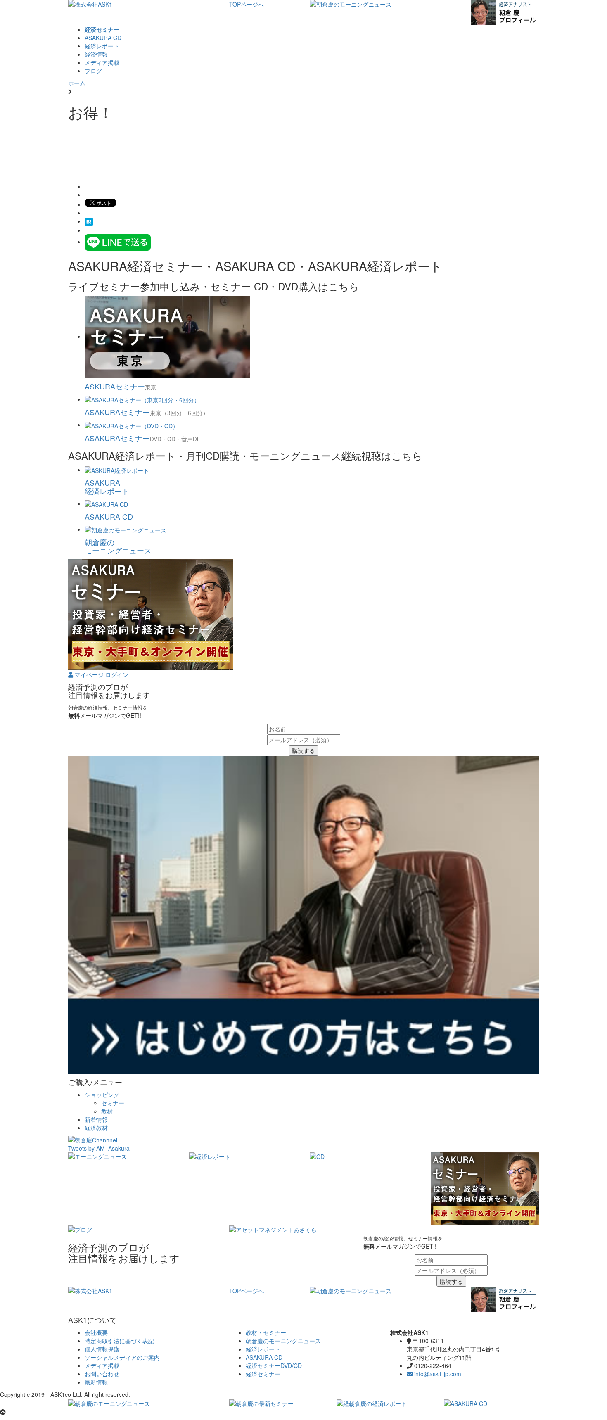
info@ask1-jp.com (437, 1374)
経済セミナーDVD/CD (274, 1365)
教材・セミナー (266, 1332)
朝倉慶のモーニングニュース (283, 1341)
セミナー (112, 1103)
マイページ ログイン (100, 674)
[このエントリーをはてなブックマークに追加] (89, 221)
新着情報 (96, 1119)
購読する (303, 750)
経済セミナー (263, 1374)
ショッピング (102, 1094)
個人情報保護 (102, 1349)
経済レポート (102, 46)
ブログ (93, 70)
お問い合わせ (102, 1374)
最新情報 (96, 1382)
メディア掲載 (102, 62)
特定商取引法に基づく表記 (119, 1341)
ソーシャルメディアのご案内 (122, 1357)
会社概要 (96, 1332)
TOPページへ (246, 4)
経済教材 (96, 1127)
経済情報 (96, 54)
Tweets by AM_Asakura (99, 1148)
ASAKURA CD (103, 37)
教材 (107, 1111)
